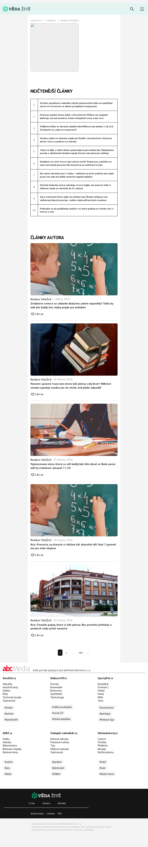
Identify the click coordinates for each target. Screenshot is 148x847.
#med (103, 762)
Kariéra (46, 803)
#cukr (102, 768)
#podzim (57, 762)
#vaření (9, 762)
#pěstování (58, 768)
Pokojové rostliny (59, 742)
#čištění (56, 774)
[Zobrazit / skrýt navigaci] (142, 9)
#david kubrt (11, 719)
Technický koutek (12, 697)
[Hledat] (132, 9)
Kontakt (62, 803)
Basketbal (103, 684)
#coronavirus (107, 707)
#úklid (8, 774)
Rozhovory (56, 690)
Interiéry (7, 742)
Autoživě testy (10, 687)
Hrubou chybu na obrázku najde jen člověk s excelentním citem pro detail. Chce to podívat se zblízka (76, 140)
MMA (100, 697)
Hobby (6, 739)
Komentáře (56, 687)
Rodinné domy (10, 752)
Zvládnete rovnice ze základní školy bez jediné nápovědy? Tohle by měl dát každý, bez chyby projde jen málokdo (71, 305)
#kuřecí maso (107, 774)
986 (81, 652)
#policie (9, 713)
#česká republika (61, 719)
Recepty (102, 749)
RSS (60, 813)
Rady (5, 694)
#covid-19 (57, 713)
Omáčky (102, 742)
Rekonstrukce (10, 745)
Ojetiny (6, 690)
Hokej (101, 694)
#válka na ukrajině (62, 707)
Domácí (54, 684)
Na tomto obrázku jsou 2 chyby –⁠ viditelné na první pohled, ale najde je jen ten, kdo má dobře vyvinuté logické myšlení (77, 175)
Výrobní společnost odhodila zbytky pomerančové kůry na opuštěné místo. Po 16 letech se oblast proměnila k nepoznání (76, 105)
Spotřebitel (56, 694)
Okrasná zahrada (59, 739)
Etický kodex (37, 813)
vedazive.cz (36, 20)
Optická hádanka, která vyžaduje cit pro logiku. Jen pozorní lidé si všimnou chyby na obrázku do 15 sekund (75, 187)
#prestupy (105, 713)
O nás (32, 803)
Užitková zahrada (59, 749)
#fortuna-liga (107, 719)
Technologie (57, 697)
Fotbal (101, 690)
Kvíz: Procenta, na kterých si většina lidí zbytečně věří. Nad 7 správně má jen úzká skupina (73, 546)
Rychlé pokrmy (106, 752)
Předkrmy (103, 745)
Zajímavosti (9, 700)
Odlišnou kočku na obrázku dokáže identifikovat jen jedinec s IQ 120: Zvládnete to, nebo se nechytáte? (77, 128)
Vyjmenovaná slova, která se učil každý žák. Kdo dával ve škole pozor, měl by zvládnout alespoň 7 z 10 (72, 466)
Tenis (100, 700)
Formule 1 (103, 687)
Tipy (52, 745)
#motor (9, 707)
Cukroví (102, 739)
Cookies (51, 813)
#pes (7, 768)
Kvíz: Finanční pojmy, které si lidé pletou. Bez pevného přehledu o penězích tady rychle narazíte (71, 626)
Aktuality (7, 684)
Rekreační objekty (12, 749)
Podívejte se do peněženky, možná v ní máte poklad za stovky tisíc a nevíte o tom (77, 210)
